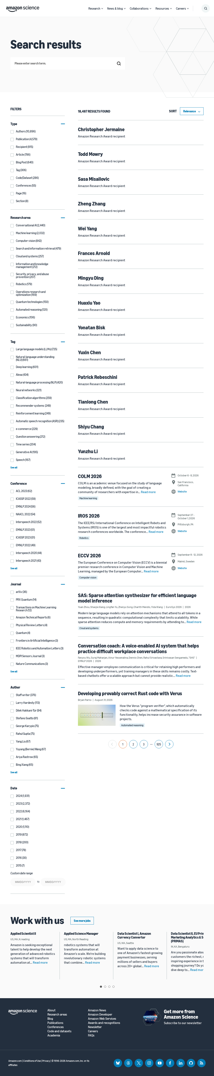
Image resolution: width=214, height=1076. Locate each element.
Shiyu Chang (91, 427)
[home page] (22, 8)
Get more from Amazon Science (181, 1014)
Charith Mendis (142, 607)
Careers (181, 8)
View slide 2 (105, 987)
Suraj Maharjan (99, 657)
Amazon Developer (100, 1014)
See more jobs (82, 920)
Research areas (57, 1014)
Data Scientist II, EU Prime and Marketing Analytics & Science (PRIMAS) (192, 937)
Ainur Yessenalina (118, 657)
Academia (53, 1035)
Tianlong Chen (93, 402)
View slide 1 (101, 987)
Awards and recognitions (104, 1022)
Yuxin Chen (89, 352)
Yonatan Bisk (91, 327)
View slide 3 (109, 987)
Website (182, 491)
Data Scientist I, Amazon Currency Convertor (134, 935)
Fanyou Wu (84, 657)
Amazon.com (15, 1060)
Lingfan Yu (111, 607)
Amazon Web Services (102, 1018)
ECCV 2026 (89, 555)
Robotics (83, 538)
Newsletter (95, 1027)
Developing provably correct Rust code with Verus (130, 693)
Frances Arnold (94, 253)
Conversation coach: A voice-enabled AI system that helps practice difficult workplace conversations (138, 648)
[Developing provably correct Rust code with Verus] (97, 715)
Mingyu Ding (91, 278)
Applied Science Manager (81, 933)
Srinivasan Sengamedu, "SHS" (179, 657)
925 (159, 744)
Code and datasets (59, 1031)
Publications (55, 1022)
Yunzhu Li (88, 451)
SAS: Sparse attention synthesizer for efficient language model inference (137, 598)
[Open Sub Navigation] (102, 8)
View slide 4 (113, 987)
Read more (148, 492)
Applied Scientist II (23, 933)
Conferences (55, 1027)
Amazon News (97, 1010)
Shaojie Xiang (97, 607)
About (51, 1010)
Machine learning (88, 498)
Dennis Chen (136, 657)
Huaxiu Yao (89, 303)
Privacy (46, 1060)
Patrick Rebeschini (97, 377)
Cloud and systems (88, 628)
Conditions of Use (32, 1060)
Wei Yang (87, 228)
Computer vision (87, 577)
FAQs (91, 1035)
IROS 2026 (89, 516)
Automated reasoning (132, 725)
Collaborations (139, 8)
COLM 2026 (90, 476)
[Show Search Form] (205, 8)
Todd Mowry (90, 154)
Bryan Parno (85, 700)
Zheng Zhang (92, 203)
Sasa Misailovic (93, 179)
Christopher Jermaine (101, 129)
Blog (50, 1018)
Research (94, 8)
